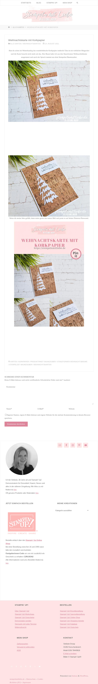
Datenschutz (30, 679)
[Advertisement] (49, 138)
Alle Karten (18, 27)
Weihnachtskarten (32, 44)
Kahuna (74, 676)
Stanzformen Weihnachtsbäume (72, 362)
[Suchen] (77, 3)
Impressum (27, 682)
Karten (13, 362)
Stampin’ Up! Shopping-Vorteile (72, 621)
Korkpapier (23, 362)
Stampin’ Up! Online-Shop (70, 617)
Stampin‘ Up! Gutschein (69, 627)
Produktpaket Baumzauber (43, 362)
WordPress (84, 676)
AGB (19, 650)
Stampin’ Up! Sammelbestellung (72, 614)
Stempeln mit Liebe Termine (25, 624)
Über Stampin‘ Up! (22, 611)
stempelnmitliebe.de (17, 679)
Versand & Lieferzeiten (25, 647)
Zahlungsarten (22, 644)
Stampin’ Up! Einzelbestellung (71, 611)
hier (15, 490)
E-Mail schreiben (69, 654)
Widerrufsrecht (20, 627)
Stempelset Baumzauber (20, 365)
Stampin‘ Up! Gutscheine (24, 617)
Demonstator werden (23, 621)
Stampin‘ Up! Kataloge (68, 624)
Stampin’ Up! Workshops (24, 614)
